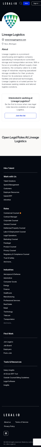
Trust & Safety (9, 258)
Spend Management (11, 185)
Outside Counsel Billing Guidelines (16, 378)
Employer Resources (11, 192)
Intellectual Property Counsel (14, 228)
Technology (8, 312)
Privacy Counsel (10, 250)
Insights (6, 385)
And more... (8, 262)
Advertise (7, 200)
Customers (8, 188)
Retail (6, 308)
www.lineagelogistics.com (15, 40)
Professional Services (12, 300)
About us (7, 422)
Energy (6, 285)
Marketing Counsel (11, 239)
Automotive (8, 278)
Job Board (8, 345)
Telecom (7, 315)
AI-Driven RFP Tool (11, 374)
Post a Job (8, 353)
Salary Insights (9, 370)
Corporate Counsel (11, 220)
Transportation (9, 319)
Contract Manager (10, 217)
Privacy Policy (9, 426)
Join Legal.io (8, 342)
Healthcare (8, 293)
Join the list (20, 115)
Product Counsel (10, 247)
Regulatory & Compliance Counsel (16, 254)
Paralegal (7, 243)
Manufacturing (9, 297)
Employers (8, 349)
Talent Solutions (10, 181)
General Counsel (10, 224)
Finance (7, 289)
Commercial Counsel (11, 213)
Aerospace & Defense (12, 274)
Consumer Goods (10, 282)
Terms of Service (21, 422)
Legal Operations (10, 235)
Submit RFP (8, 196)
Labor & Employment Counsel (15, 232)
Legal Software (9, 381)
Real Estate (8, 304)
